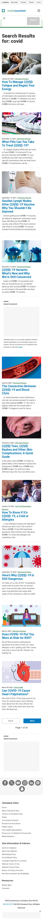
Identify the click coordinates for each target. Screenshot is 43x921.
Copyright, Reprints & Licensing (14, 861)
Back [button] (10, 721)
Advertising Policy (9, 854)
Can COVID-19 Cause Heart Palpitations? (16, 692)
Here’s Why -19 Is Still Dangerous (18, 577)
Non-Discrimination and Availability (15, 874)
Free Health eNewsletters (12, 830)
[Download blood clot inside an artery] (21, 368)
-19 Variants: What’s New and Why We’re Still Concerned (16, 273)
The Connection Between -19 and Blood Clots (19, 389)
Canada (23, 2)
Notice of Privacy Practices (12, 870)
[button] (39, 11)
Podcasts (5, 888)
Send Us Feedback (9, 848)
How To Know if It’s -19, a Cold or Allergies (15, 516)
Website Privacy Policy (10, 867)
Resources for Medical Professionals (16, 833)
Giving (4, 817)
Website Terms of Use (10, 864)
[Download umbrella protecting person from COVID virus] (21, 557)
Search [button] (33, 20)
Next (32, 721)
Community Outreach (10, 820)
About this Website (9, 851)
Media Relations (8, 836)
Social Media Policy (9, 857)
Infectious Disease (22, 79)
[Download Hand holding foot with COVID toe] (21, 428)
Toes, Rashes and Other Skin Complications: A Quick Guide (17, 451)
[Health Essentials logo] (17, 10)
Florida (31, 2)
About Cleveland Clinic (10, 811)
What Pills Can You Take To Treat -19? (18, 143)
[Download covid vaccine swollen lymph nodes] (21, 182)
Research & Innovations (11, 823)
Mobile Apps (7, 885)
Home (4, 807)
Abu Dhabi (14, 2)
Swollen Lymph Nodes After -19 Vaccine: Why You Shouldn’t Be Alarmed (18, 206)
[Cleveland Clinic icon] (3, 10)
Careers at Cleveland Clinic (12, 814)
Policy (21, 347)
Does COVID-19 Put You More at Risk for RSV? (18, 636)
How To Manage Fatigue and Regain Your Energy (18, 85)
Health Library (7, 827)
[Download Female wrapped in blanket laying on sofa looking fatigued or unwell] (21, 63)
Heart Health (18, 687)
